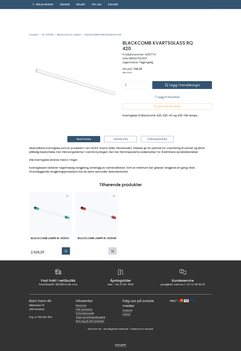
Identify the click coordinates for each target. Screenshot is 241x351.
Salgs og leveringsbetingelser (90, 317)
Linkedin (126, 314)
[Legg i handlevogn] (66, 251)
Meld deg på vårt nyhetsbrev (90, 321)
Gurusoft (120, 345)
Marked (65, 4)
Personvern (81, 305)
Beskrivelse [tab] (84, 139)
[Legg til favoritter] (67, 196)
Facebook (127, 310)
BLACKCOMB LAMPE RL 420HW (97, 238)
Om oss (96, 4)
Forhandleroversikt (85, 313)
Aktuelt (80, 4)
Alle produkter (43, 4)
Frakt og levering (84, 309)
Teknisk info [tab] (120, 139)
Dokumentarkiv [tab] (157, 139)
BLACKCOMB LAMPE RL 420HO (50, 238)
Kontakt (113, 4)
